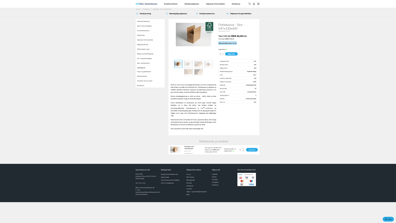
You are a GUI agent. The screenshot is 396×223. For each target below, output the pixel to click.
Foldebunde (141, 35)
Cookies (189, 189)
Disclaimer (189, 186)
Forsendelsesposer (143, 30)
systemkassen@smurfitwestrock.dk (148, 192)
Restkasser (236, 4)
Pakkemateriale (142, 76)
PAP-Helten (190, 177)
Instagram (215, 182)
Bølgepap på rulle (142, 44)
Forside (138, 9)
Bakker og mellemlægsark (145, 54)
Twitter (214, 177)
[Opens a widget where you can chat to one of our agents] (388, 219)
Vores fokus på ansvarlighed (170, 180)
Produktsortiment (170, 4)
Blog (187, 194)
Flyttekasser (146, 9)
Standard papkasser (191, 4)
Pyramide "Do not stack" (145, 81)
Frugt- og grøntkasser (144, 71)
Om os (188, 174)
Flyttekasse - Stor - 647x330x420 (162, 9)
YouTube (215, 179)
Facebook (215, 185)
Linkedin (214, 174)
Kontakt (189, 183)
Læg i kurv (231, 54)
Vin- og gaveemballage (144, 58)
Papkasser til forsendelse (215, 4)
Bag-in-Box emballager (144, 26)
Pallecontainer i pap (143, 49)
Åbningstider (190, 180)
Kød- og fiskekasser (143, 63)
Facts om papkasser (167, 183)
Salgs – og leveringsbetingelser (196, 192)
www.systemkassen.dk (146, 188)
